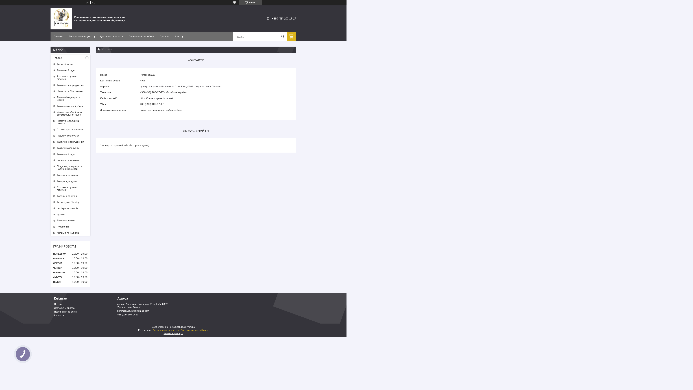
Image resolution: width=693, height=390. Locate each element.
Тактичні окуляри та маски (68, 98)
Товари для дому (67, 181)
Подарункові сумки (68, 135)
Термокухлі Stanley (68, 202)
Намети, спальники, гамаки (68, 122)
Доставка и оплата (64, 308)
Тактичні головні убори (70, 106)
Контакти (59, 315)
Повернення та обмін (141, 36)
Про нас (164, 36)
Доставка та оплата (111, 36)
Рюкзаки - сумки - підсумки (67, 77)
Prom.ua (190, 327)
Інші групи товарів (67, 208)
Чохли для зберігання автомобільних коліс (69, 113)
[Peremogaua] (61, 18)
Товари (57, 57)
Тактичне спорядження (70, 85)
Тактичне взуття (66, 220)
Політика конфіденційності (194, 330)
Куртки (61, 214)
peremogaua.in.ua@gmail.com (133, 310)
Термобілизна (65, 64)
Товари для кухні (67, 195)
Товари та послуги (80, 36)
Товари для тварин (68, 175)
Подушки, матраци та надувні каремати (69, 167)
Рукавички (63, 226)
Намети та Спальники (70, 91)
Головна (58, 36)
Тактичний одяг (66, 70)
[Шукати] (282, 36)
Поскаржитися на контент (166, 330)
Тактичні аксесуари (68, 147)
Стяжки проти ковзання (70, 129)
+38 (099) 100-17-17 (127, 314)
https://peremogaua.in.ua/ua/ (156, 98)
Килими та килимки (68, 160)
